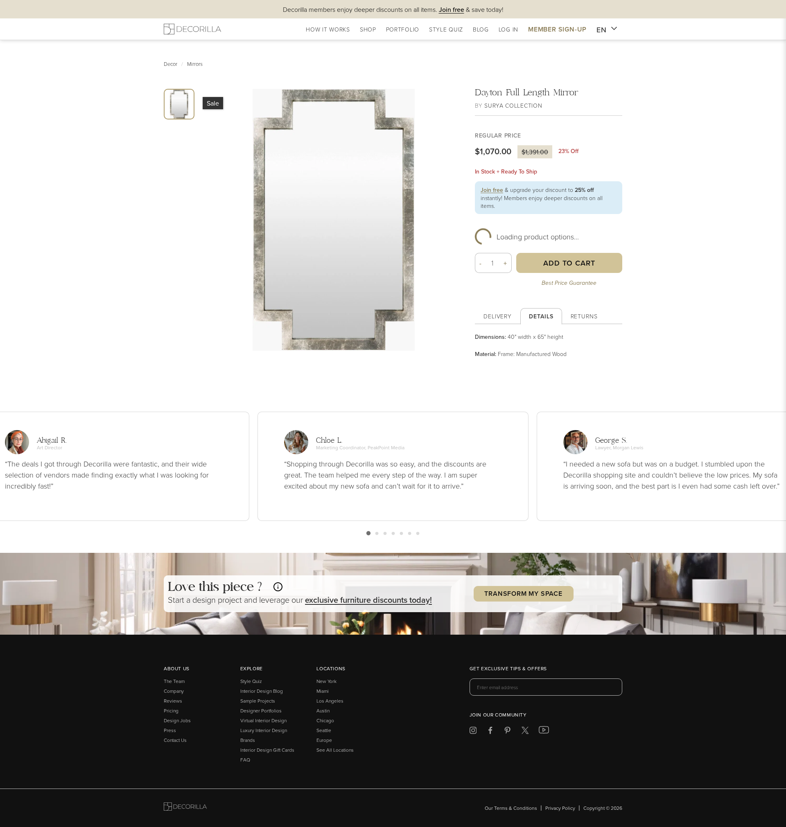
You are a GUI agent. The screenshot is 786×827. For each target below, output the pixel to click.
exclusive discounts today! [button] (368, 600)
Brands (247, 740)
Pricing (171, 710)
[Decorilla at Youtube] (544, 732)
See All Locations (335, 749)
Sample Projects (257, 700)
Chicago (325, 720)
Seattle (323, 730)
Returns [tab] (584, 316)
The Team (174, 681)
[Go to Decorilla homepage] (185, 807)
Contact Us (175, 740)
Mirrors (195, 64)
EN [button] (601, 30)
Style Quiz (251, 681)
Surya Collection (513, 105)
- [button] (480, 263)
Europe (324, 740)
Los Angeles (329, 700)
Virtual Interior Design (263, 720)
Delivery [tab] (497, 316)
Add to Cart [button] (569, 263)
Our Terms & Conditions (511, 807)
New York (326, 681)
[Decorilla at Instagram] (473, 732)
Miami (322, 690)
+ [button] (505, 263)
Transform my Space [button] (523, 593)
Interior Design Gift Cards (267, 749)
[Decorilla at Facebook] (490, 732)
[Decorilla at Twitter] (525, 732)
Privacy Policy (560, 807)
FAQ (245, 759)
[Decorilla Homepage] (192, 29)
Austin (323, 710)
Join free (492, 190)
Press (170, 730)
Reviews (173, 700)
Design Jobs (177, 720)
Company (174, 690)
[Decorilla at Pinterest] (507, 732)
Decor (170, 64)
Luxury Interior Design (263, 730)
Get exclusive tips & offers (508, 669)
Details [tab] (541, 316)
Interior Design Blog (261, 690)
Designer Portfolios (261, 710)
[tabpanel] (548, 345)
